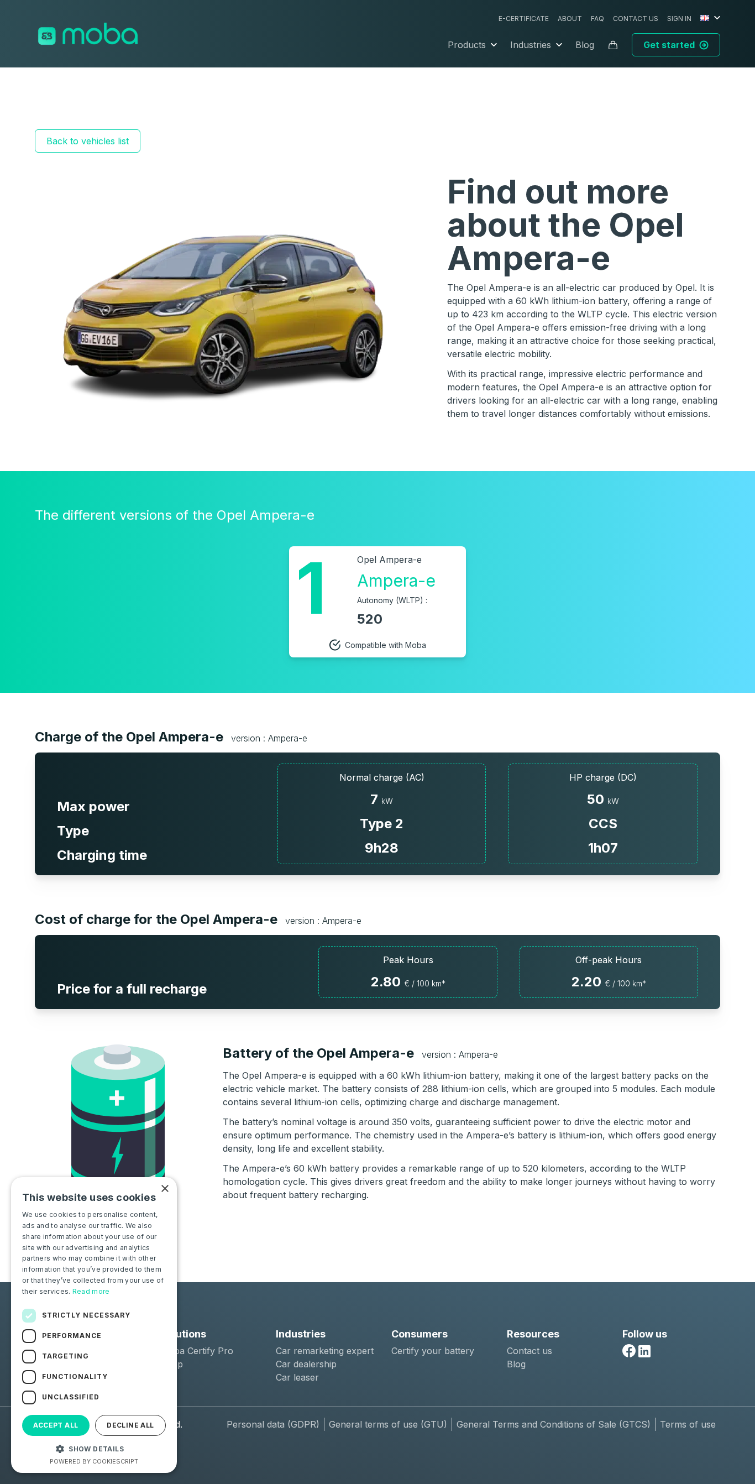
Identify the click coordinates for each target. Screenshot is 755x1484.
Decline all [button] (130, 1425)
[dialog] (94, 1325)
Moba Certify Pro (196, 1350)
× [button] (164, 1189)
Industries (530, 44)
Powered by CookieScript (94, 1461)
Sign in (679, 18)
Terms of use (688, 1424)
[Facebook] (629, 1350)
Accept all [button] (55, 1425)
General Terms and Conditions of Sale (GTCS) (554, 1424)
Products (467, 44)
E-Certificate (524, 18)
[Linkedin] (644, 1351)
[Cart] (612, 44)
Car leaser (297, 1377)
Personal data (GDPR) (273, 1424)
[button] (94, 1448)
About (570, 18)
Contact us (635, 18)
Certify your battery (432, 1350)
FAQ (597, 18)
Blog (584, 44)
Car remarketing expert (325, 1350)
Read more (91, 1291)
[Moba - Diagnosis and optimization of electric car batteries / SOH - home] (88, 34)
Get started (669, 44)
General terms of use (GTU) (388, 1424)
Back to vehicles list (87, 141)
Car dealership (306, 1364)
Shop (171, 1364)
